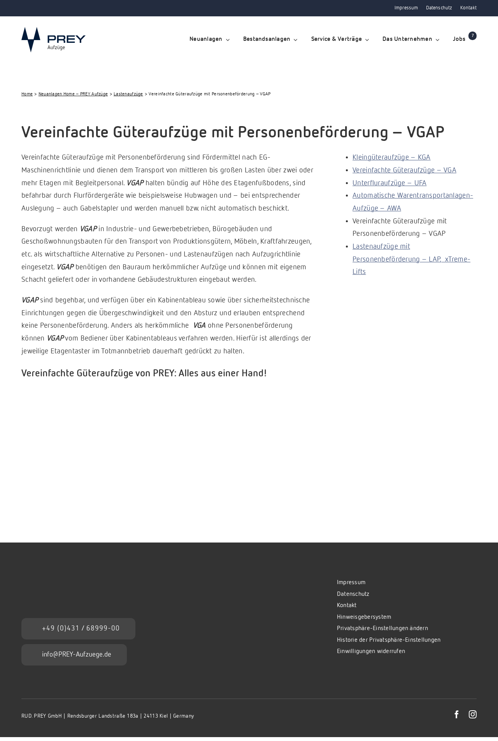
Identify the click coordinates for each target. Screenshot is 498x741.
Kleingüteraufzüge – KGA (391, 157)
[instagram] (473, 714)
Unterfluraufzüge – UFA (389, 183)
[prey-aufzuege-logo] (53, 30)
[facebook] (457, 714)
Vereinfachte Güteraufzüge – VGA (404, 170)
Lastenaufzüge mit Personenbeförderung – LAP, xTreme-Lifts (411, 259)
